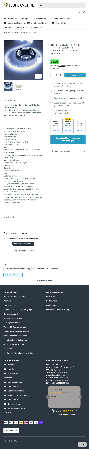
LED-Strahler (8, 369)
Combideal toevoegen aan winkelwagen (67, 139)
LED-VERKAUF (36, 27)
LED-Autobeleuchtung (12, 382)
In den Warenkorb (75, 75)
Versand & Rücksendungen (14, 327)
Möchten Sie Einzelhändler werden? (18, 353)
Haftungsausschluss (11, 314)
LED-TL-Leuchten (10, 399)
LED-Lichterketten (59, 23)
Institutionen (51, 305)
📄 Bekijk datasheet (13, 275)
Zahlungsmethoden (11, 322)
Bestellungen (51, 301)
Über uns (7, 301)
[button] (84, 12)
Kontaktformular (10, 305)
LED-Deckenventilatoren (14, 23)
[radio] (55, 126)
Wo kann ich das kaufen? (14, 296)
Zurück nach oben (44, 281)
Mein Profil (50, 296)
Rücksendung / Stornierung (57, 309)
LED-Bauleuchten (10, 386)
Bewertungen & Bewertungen (16, 331)
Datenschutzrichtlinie (12, 318)
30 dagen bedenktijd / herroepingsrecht (63, 111)
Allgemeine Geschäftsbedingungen (18, 309)
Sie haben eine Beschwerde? (15, 335)
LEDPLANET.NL (13, 441)
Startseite (6, 32)
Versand (62, 66)
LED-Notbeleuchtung (12, 404)
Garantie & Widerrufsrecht (14, 344)
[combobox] (62, 5)
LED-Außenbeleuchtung (13, 391)
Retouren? (7, 349)
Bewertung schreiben (23, 243)
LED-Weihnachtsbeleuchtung (16, 395)
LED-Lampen (8, 364)
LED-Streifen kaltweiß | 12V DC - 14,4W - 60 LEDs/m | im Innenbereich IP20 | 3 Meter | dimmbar (25, 32)
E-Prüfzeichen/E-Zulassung (15, 340)
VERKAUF (7, 412)
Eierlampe (24, 18)
